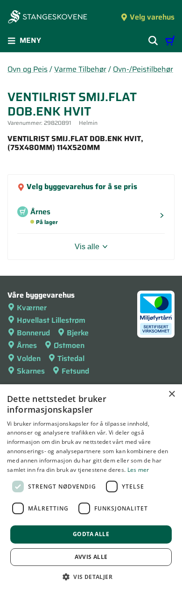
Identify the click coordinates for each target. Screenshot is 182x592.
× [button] (171, 394)
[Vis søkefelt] (153, 40)
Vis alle (87, 247)
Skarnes (31, 371)
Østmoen (69, 345)
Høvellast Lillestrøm (51, 320)
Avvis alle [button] (91, 557)
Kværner (32, 307)
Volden (29, 358)
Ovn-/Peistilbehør (143, 69)
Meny (30, 40)
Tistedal (70, 358)
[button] (91, 576)
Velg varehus (152, 17)
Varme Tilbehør (80, 69)
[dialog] (91, 488)
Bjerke (78, 332)
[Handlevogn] (170, 40)
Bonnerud (33, 332)
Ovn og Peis (27, 69)
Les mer (138, 470)
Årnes (27, 345)
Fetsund (75, 371)
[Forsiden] (47, 17)
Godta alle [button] (91, 534)
